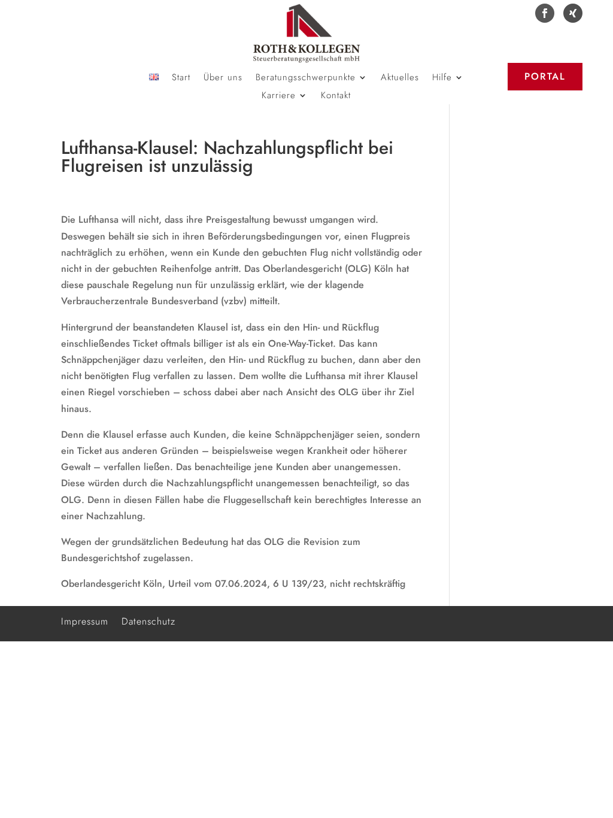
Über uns (223, 78)
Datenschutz (148, 620)
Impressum (84, 620)
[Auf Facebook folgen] (544, 13)
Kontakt (336, 96)
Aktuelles (400, 78)
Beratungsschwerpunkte (306, 78)
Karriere (279, 96)
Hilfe (442, 78)
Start (181, 78)
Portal (545, 76)
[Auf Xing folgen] (572, 13)
